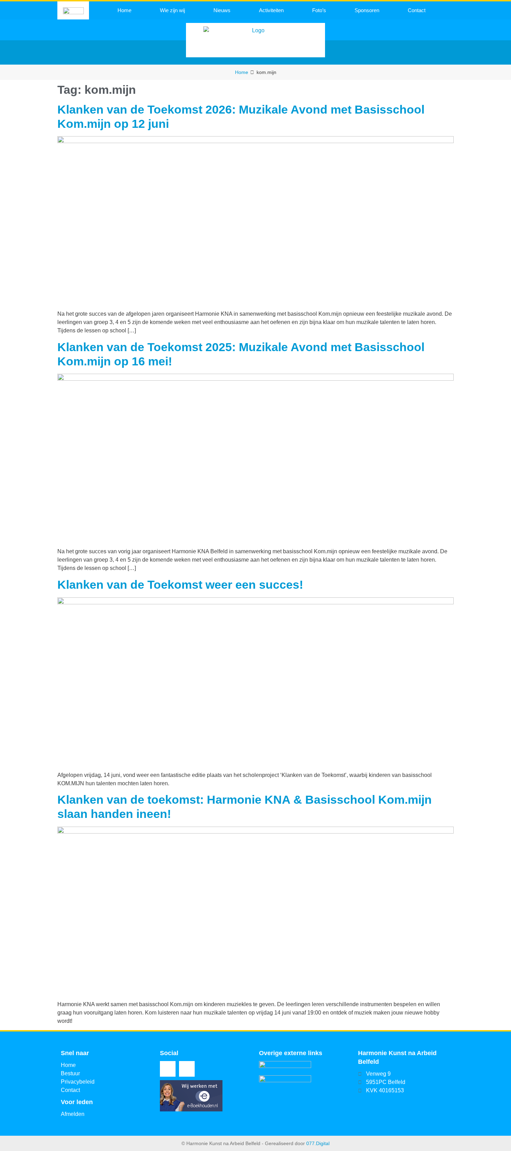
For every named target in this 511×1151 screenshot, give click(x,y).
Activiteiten (271, 10)
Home (124, 10)
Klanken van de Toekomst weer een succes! (180, 584)
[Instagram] (187, 1069)
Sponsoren (367, 10)
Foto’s (319, 10)
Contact (416, 10)
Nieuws (221, 10)
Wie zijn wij (172, 10)
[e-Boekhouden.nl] (191, 1109)
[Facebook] (168, 1069)
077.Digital (318, 1143)
